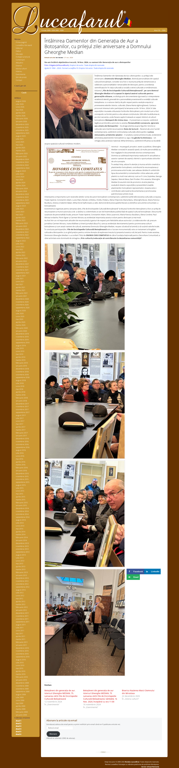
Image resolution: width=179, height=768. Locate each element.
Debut (18, 51)
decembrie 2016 (22, 438)
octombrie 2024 (22, 165)
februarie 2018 (22, 398)
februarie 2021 (22, 293)
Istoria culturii (21, 68)
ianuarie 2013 (21, 575)
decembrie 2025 (22, 124)
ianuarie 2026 (21, 121)
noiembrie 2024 (22, 162)
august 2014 (21, 520)
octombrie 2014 (22, 514)
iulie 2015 (19, 488)
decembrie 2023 (22, 194)
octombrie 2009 (22, 688)
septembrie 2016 (22, 447)
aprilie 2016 (20, 462)
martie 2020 (20, 325)
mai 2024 (19, 179)
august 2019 (21, 345)
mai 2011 (19, 633)
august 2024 (21, 171)
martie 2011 (20, 639)
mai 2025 (19, 145)
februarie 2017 (22, 432)
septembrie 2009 (22, 691)
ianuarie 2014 (21, 540)
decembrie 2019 (22, 333)
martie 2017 (20, 430)
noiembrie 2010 (22, 651)
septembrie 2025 (22, 133)
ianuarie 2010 (21, 680)
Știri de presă (21, 77)
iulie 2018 (19, 383)
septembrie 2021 (22, 272)
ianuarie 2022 (21, 261)
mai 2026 (19, 110)
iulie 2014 (19, 523)
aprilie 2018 (20, 392)
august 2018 (21, 380)
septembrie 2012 (22, 587)
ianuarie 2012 (21, 610)
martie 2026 (20, 115)
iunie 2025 (20, 142)
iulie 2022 (19, 243)
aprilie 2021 (20, 287)
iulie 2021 (19, 278)
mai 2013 (19, 563)
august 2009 (21, 694)
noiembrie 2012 (22, 581)
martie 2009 (20, 709)
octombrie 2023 (22, 200)
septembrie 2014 (22, 517)
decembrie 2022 (22, 229)
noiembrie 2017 (22, 406)
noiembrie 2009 (22, 686)
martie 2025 (20, 150)
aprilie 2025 (20, 147)
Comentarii (20, 59)
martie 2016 (20, 464)
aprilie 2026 (20, 112)
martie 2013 (20, 569)
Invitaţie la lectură (23, 57)
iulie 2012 (19, 592)
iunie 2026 (20, 107)
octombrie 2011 (22, 619)
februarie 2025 (22, 153)
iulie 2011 (19, 627)
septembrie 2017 (22, 412)
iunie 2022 (20, 246)
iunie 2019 (20, 351)
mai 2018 (19, 389)
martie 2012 (20, 604)
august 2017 (21, 415)
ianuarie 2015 (21, 505)
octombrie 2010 (22, 653)
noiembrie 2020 (22, 302)
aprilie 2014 (20, 531)
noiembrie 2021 (22, 267)
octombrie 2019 (22, 339)
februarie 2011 (22, 642)
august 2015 (21, 485)
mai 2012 (19, 598)
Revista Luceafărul (132, 762)
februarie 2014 (22, 537)
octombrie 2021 (22, 270)
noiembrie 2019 (22, 336)
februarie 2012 (22, 607)
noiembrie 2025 (22, 127)
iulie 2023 (19, 208)
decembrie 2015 (22, 473)
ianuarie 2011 (21, 645)
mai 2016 (19, 459)
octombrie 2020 (22, 304)
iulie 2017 (19, 418)
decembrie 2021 (22, 264)
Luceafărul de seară (24, 45)
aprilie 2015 (20, 496)
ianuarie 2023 (21, 226)
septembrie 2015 (22, 482)
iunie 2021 (20, 281)
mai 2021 (19, 284)
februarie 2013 (22, 572)
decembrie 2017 (22, 403)
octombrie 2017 (22, 409)
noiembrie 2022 (22, 232)
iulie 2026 (19, 104)
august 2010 (21, 659)
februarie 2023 (22, 223)
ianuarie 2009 (21, 715)
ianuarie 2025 (21, 156)
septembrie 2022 (22, 238)
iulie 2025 (19, 139)
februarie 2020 (22, 328)
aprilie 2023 (20, 217)
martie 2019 (20, 360)
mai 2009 (19, 703)
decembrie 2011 (22, 613)
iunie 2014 (20, 525)
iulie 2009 (19, 697)
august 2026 (21, 101)
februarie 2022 (22, 258)
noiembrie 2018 (22, 371)
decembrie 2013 (22, 543)
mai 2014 (19, 528)
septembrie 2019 (22, 342)
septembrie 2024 (22, 168)
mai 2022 (19, 249)
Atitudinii (19, 62)
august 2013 (21, 555)
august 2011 (21, 624)
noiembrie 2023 (22, 197)
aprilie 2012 (20, 601)
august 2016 (21, 450)
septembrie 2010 (22, 656)
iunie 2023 (20, 211)
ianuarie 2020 (21, 331)
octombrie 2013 (22, 549)
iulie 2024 (19, 174)
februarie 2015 (22, 502)
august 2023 (21, 205)
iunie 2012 (20, 595)
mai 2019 (19, 354)
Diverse (19, 65)
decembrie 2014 (22, 508)
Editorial (19, 48)
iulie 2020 (19, 313)
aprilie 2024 (20, 182)
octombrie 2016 (22, 444)
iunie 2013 (20, 560)
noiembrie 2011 (22, 616)
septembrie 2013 (22, 552)
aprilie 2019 (20, 357)
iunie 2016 (20, 456)
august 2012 (21, 590)
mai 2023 (19, 214)
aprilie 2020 (20, 322)
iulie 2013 (19, 558)
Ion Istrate (59, 57)
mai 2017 (19, 424)
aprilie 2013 (20, 566)
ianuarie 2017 (21, 435)
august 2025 (21, 136)
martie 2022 (20, 255)
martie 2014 (20, 534)
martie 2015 (20, 499)
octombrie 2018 (22, 374)
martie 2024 (20, 185)
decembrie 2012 (22, 578)
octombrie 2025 (22, 130)
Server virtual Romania (150, 767)
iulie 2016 (19, 453)
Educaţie (19, 54)
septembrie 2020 (22, 307)
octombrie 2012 (22, 584)
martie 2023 (20, 220)
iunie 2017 (20, 421)
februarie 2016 (22, 467)
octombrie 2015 (22, 479)
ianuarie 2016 (21, 470)
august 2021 (21, 275)
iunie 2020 (20, 316)
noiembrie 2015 (22, 476)
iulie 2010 (19, 662)
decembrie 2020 (22, 299)
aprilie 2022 (20, 252)
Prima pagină (21, 42)
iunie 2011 (20, 630)
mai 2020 (19, 319)
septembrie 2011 (22, 621)
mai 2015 (19, 493)
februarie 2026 (22, 118)
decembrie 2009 (22, 683)
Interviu (19, 71)
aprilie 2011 (20, 636)
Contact (19, 80)
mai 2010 (19, 668)
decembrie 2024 (22, 159)
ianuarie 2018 (21, 400)
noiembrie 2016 (22, 441)
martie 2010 (20, 674)
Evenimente (20, 74)
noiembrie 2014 (22, 511)
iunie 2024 (20, 176)
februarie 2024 (22, 188)
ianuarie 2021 (21, 296)
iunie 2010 (20, 665)
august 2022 (21, 240)
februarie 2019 (22, 363)
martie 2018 (20, 395)
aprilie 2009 (20, 706)
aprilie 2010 (20, 671)
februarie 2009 (22, 712)
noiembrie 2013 (22, 546)
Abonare (53, 734)
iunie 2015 (20, 491)
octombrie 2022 (22, 235)
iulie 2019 (19, 348)
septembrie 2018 (22, 377)
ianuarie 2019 (21, 365)
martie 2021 (20, 290)
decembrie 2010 (22, 648)
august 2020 (21, 310)
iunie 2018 (20, 386)
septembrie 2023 (22, 203)
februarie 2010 (22, 677)
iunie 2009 (20, 700)
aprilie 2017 (20, 427)
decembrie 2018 (22, 368)
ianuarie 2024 (21, 191)
